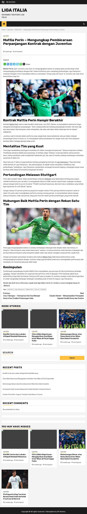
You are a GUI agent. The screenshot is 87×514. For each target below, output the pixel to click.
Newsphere (50, 512)
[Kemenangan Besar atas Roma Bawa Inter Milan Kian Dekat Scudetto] (72, 318)
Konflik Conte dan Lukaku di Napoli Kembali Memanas (14, 335)
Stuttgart (48, 179)
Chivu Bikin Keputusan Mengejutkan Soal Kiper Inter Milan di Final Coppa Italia (43, 337)
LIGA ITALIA (14, 10)
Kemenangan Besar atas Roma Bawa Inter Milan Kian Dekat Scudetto (71, 336)
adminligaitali (18, 51)
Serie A (37, 289)
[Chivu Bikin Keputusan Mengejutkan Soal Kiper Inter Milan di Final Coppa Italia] (43, 318)
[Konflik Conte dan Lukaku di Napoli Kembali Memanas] (15, 318)
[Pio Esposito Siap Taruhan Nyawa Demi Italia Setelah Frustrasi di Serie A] (15, 479)
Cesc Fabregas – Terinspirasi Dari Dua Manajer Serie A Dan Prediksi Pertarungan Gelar (21, 295)
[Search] (84, 24)
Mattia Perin (13, 124)
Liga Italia (6, 36)
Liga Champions (62, 162)
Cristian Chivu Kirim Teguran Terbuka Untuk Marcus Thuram (23, 394)
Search (8, 352)
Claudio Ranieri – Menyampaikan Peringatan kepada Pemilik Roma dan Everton (66, 295)
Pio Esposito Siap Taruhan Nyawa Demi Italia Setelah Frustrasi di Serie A (27, 389)
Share (28, 64)
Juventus (6, 274)
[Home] (4, 24)
